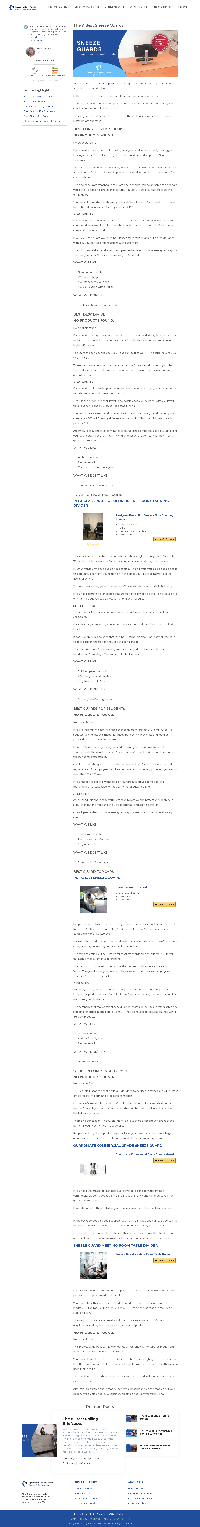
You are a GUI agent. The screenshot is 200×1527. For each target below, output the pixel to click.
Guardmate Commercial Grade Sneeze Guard (117, 1146)
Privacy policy (137, 1503)
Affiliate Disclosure (140, 1498)
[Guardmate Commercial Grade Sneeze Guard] (93, 1166)
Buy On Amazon (166, 539)
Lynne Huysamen (44, 52)
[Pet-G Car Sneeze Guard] (93, 899)
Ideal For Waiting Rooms (38, 106)
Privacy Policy (80, 1514)
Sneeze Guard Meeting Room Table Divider (115, 1245)
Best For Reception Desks (39, 96)
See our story (35, 40)
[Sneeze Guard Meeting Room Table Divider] (93, 1265)
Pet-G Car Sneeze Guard (96, 878)
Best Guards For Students (39, 111)
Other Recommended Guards (42, 121)
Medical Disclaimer (140, 1493)
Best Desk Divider (34, 101)
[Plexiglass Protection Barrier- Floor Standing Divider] (93, 526)
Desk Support (83, 1488)
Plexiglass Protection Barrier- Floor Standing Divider (145, 517)
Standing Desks (138, 7)
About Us (182, 7)
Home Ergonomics (86, 1503)
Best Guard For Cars (36, 116)
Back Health (82, 1493)
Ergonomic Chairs (114, 7)
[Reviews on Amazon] (93, 544)
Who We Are (136, 1488)
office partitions (110, 83)
